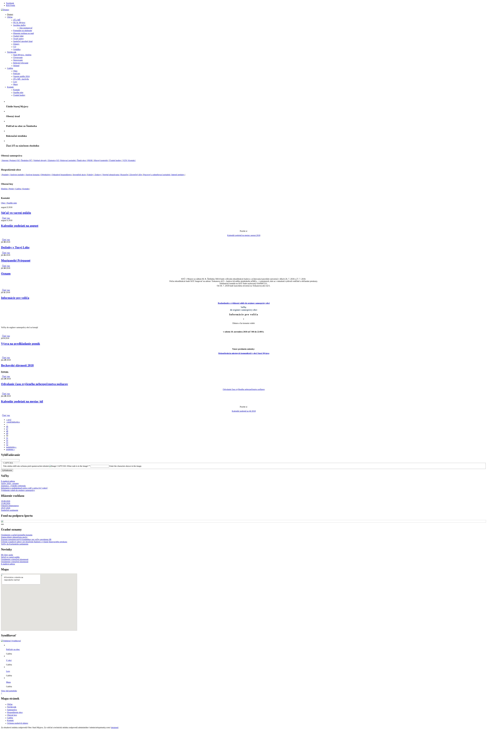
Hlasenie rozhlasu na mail (23, 33)
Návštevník (11, 52)
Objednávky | (46, 175)
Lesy (15, 82)
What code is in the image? (78, 466)
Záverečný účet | (136, 175)
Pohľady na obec (13, 649)
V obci (9, 660)
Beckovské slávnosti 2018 (17, 365)
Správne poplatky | (18, 175)
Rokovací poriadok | (68, 160)
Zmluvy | (98, 175)
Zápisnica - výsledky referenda (13, 486)
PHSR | (90, 160)
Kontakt (10, 87)
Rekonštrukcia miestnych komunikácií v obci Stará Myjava (243, 353)
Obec (15, 71)
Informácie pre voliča (15, 297)
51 (7, 438)
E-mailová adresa (8, 481)
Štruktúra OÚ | (27, 160)
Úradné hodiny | (115, 160)
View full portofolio (9, 691)
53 (7, 442)
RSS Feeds (10, 5)
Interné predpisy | (178, 175)
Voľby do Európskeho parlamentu (14, 544)
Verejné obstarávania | (111, 175)
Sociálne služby (19, 25)
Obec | (4, 203)
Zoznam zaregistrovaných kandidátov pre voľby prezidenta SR (26, 539)
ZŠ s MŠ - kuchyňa (21, 79)
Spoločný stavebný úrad (22, 41)
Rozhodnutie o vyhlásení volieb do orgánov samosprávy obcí (244, 303)
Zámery (16, 44)
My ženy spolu (7, 555)
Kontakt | (132, 160)
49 (7, 433)
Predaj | (12, 189)
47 (7, 429)
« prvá (8, 420)
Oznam (6, 273)
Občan (9, 17)
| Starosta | (5, 160)
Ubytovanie (18, 57)
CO (14, 47)
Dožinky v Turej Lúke (15, 247)
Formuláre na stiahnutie (22, 30)
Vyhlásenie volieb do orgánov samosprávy (18, 490)
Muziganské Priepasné (15, 260)
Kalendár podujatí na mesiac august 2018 (243, 235)
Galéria (10, 68)
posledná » (10, 449)
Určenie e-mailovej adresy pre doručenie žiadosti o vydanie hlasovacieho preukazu (34, 542)
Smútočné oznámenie (9, 510)
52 (7, 440)
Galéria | (18, 189)
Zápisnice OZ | (54, 160)
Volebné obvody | (40, 160)
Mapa (8, 682)
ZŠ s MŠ (16, 20)
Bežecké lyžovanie (20, 63)
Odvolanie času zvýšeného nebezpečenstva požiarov (34, 384)
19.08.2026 (5, 501)
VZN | (125, 160)
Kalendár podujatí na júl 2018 (244, 411)
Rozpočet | (124, 175)
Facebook (10, 3)
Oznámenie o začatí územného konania (16, 535)
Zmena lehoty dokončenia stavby (14, 537)
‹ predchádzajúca (13, 422)
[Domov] (5, 10)
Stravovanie (18, 60)
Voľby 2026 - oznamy (10, 483)
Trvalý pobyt (18, 39)
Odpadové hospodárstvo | (62, 175)
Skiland (16, 66)
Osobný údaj (18, 36)
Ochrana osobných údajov (17, 723)
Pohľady (16, 74)
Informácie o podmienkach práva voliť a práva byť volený (24, 488)
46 (7, 426)
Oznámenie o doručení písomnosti (14, 559)
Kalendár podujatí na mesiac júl (22, 401)
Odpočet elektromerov (10, 506)
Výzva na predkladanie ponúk (20, 343)
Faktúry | (91, 175)
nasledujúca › (11, 447)
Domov (10, 14)
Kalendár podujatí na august (19, 225)
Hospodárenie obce (15, 712)
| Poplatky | (5, 175)
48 (7, 431)
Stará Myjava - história (22, 55)
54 (7, 445)
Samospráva (12, 710)
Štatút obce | (82, 160)
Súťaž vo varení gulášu (16, 212)
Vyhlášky (17, 49)
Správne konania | (33, 175)
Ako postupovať (25, 28)
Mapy (15, 84)
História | (5, 189)
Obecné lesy (12, 715)
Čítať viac (6, 218)
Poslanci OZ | (15, 160)
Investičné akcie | (80, 175)
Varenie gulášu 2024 (21, 76)
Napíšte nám (18, 92)
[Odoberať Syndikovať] (11, 641)
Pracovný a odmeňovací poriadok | (157, 175)
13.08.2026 (5, 503)
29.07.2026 (5, 508)
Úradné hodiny (19, 95)
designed (114, 727)
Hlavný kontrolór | (101, 160)
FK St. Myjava (19, 22)
